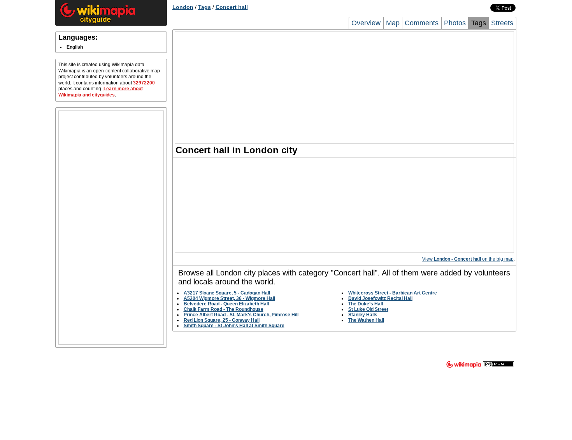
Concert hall (232, 7)
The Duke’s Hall (365, 304)
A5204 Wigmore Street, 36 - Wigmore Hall (229, 298)
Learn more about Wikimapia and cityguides (100, 92)
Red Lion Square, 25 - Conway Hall (222, 320)
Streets (502, 23)
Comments (422, 23)
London (182, 7)
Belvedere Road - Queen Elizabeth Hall (226, 304)
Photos (455, 23)
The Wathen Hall (366, 320)
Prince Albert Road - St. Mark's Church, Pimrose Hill (241, 314)
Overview (366, 23)
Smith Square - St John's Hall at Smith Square (234, 325)
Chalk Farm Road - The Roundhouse (223, 309)
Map (393, 23)
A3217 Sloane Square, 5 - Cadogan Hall (227, 293)
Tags (204, 7)
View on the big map (468, 259)
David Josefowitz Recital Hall (380, 298)
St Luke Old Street (368, 309)
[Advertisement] (111, 227)
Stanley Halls (362, 314)
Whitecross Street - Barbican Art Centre (392, 293)
